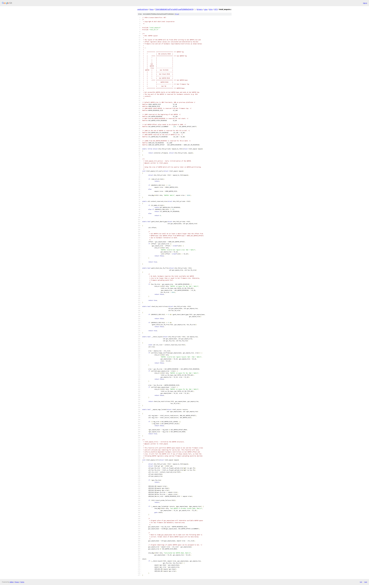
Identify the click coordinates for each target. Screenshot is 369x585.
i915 (216, 9)
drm (211, 9)
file (176, 14)
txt (361, 582)
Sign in (365, 3)
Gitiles (11, 582)
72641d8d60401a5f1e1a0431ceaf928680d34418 (174, 9)
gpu (205, 9)
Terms (22, 582)
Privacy (17, 582)
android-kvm (142, 9)
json (365, 582)
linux (151, 9)
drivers (200, 9)
